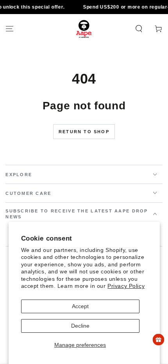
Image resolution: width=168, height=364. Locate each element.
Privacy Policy (126, 286)
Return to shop (84, 131)
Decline (80, 326)
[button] (138, 29)
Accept (80, 306)
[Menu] (9, 29)
